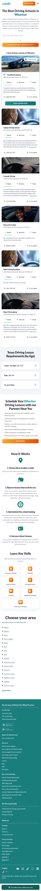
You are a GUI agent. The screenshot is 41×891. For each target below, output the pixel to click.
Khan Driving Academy (11, 269)
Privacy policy (6, 845)
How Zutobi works (7, 834)
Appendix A (5, 857)
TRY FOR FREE (29, 3)
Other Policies (6, 854)
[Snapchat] (32, 868)
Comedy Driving (9, 176)
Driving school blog (7, 814)
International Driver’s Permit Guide (11, 795)
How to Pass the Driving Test (10, 789)
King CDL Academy (10, 312)
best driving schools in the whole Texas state (14, 622)
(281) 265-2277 (10, 153)
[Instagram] (22, 868)
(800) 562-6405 (10, 246)
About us (4, 829)
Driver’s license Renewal (8, 746)
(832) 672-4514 (10, 337)
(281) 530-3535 (10, 288)
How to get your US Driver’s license (12, 749)
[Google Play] (20, 729)
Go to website (33, 97)
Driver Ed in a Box (9, 225)
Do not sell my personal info (10, 848)
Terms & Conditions (7, 842)
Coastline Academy (14, 75)
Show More (6, 691)
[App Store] (20, 724)
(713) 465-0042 (10, 201)
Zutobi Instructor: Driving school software (14, 809)
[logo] (6, 3)
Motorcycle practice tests (9, 719)
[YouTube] (17, 868)
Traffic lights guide (7, 783)
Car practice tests (7, 713)
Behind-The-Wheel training (9, 758)
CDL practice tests (7, 716)
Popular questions (7, 798)
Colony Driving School (11, 128)
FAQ (3, 766)
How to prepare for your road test (11, 752)
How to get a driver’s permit (10, 755)
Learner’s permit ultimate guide (10, 777)
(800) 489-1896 (10, 97)
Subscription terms (7, 851)
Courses (4, 761)
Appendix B (5, 860)
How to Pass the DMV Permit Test (11, 786)
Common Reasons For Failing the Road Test (14, 792)
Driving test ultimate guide (9, 780)
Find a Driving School (8, 738)
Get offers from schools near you (22, 887)
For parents (5, 769)
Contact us (5, 832)
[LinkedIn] (37, 868)
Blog (3, 764)
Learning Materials (7, 812)
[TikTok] (27, 868)
